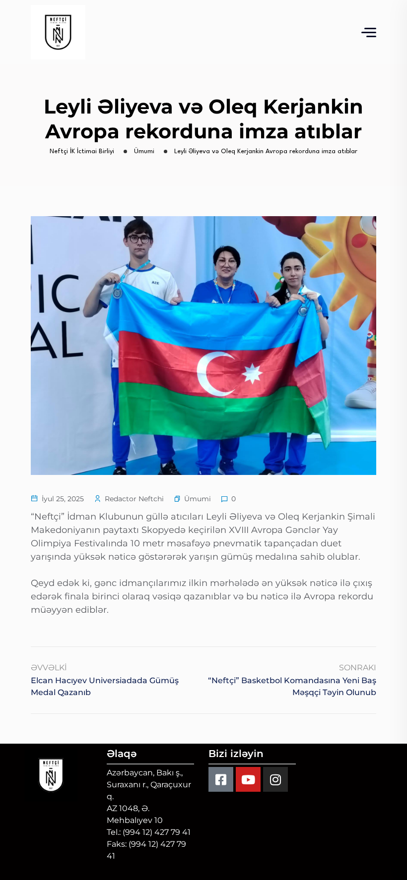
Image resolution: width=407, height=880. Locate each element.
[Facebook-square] (220, 779)
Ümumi (197, 498)
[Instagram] (275, 779)
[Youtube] (248, 779)
